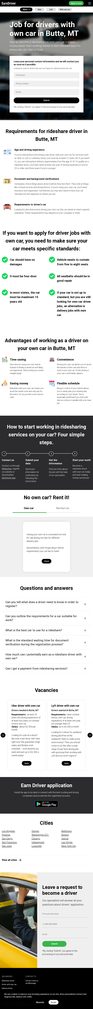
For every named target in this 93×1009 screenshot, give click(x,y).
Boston (65, 834)
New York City (68, 846)
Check (46, 561)
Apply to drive (76, 3)
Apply (26, 763)
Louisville (37, 846)
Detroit (64, 838)
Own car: (29, 508)
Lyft (51, 9)
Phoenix (6, 834)
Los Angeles (8, 831)
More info (40, 1002)
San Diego (7, 838)
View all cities (9, 860)
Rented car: (63, 508)
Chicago (36, 838)
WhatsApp (7, 468)
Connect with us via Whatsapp (31, 982)
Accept (53, 1002)
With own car (65, 9)
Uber (39, 9)
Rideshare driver (8, 981)
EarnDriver (9, 3)
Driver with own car (9, 984)
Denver (35, 831)
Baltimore (66, 831)
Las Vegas (67, 842)
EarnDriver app (9, 478)
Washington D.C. (40, 834)
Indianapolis (38, 842)
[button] (90, 735)
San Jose (7, 846)
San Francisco (9, 842)
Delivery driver (7, 988)
